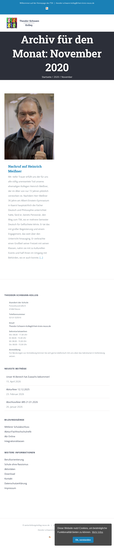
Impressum (10, 488)
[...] (41, 257)
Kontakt (8, 478)
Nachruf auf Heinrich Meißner (25, 126)
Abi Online (9, 436)
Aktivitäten (9, 469)
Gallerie (33, 126)
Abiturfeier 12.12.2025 (18, 389)
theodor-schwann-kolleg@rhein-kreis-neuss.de (75, 3)
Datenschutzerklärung (15, 483)
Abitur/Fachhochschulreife (17, 431)
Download (9, 473)
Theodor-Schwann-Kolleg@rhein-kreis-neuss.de (30, 326)
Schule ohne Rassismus (16, 464)
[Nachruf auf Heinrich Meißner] (29, 126)
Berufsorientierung (14, 459)
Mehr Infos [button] (97, 532)
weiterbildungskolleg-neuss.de (37, 525)
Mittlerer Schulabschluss (16, 426)
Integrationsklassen (14, 441)
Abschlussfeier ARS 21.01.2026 (22, 401)
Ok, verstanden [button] (83, 540)
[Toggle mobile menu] (108, 21)
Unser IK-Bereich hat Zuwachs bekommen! (28, 376)
